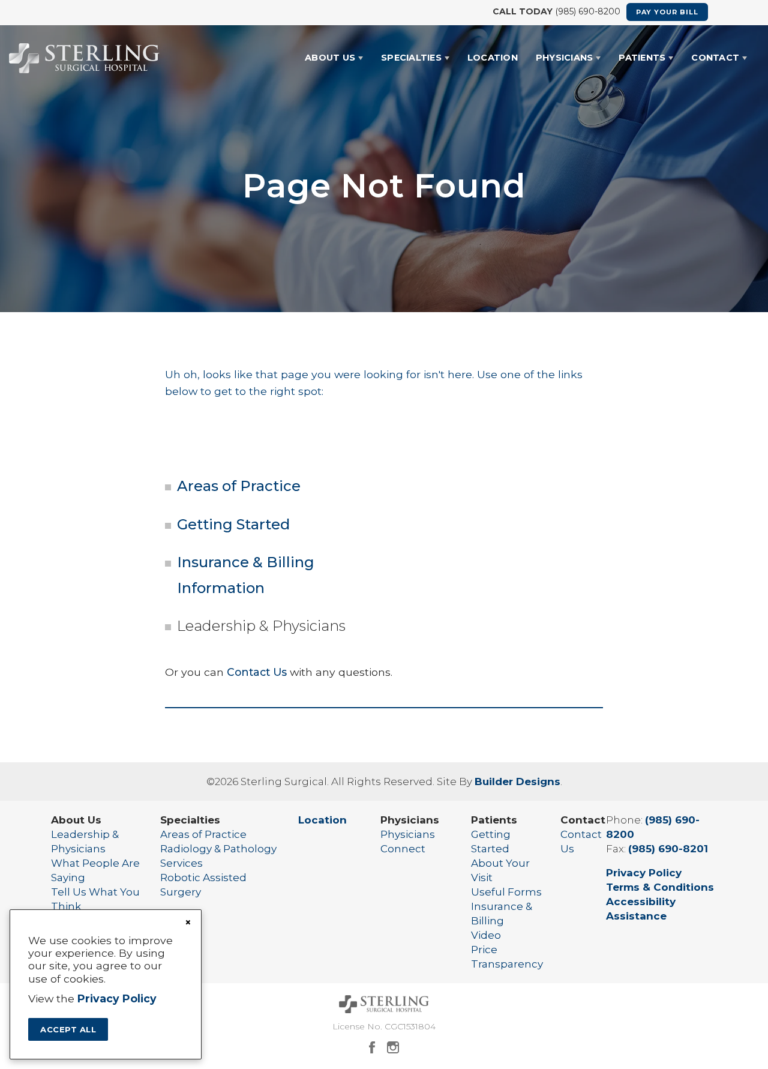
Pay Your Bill (667, 12)
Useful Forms (506, 892)
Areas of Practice (239, 486)
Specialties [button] (411, 57)
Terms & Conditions (660, 887)
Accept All (68, 1029)
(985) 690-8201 (668, 849)
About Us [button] (330, 57)
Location (492, 57)
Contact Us (257, 672)
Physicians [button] (564, 57)
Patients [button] (642, 57)
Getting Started (233, 524)
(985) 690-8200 (587, 11)
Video (486, 935)
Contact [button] (715, 57)
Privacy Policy (644, 873)
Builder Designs (517, 781)
